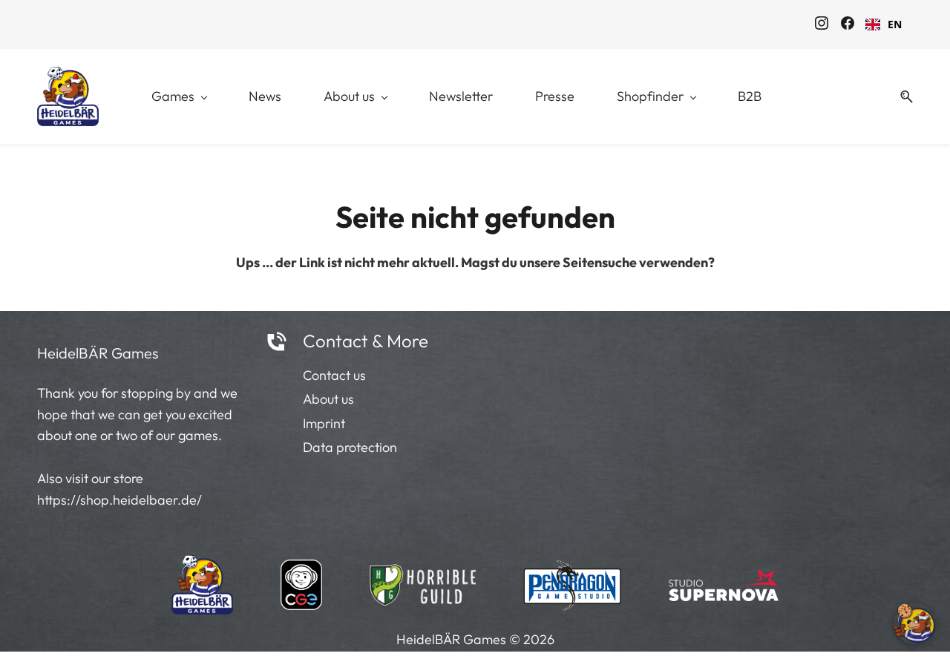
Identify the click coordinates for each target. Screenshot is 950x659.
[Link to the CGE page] (301, 580)
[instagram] (821, 25)
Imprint (324, 423)
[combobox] (883, 24)
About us (328, 398)
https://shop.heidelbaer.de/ (119, 499)
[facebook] (847, 25)
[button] (901, 97)
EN (895, 24)
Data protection (350, 447)
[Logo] (68, 96)
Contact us (334, 375)
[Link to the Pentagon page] (572, 580)
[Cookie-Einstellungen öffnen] (914, 623)
